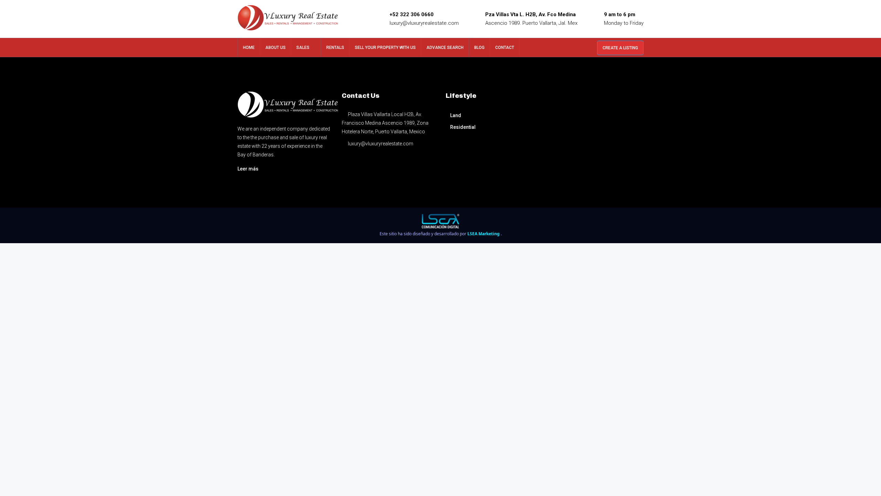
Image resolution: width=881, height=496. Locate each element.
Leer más (247, 169)
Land (455, 115)
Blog (479, 47)
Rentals (335, 47)
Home (249, 47)
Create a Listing (620, 47)
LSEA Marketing (484, 234)
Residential (463, 127)
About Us (275, 47)
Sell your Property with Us (385, 47)
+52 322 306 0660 (412, 14)
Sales (302, 47)
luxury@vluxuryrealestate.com (424, 23)
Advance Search (445, 47)
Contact (504, 47)
